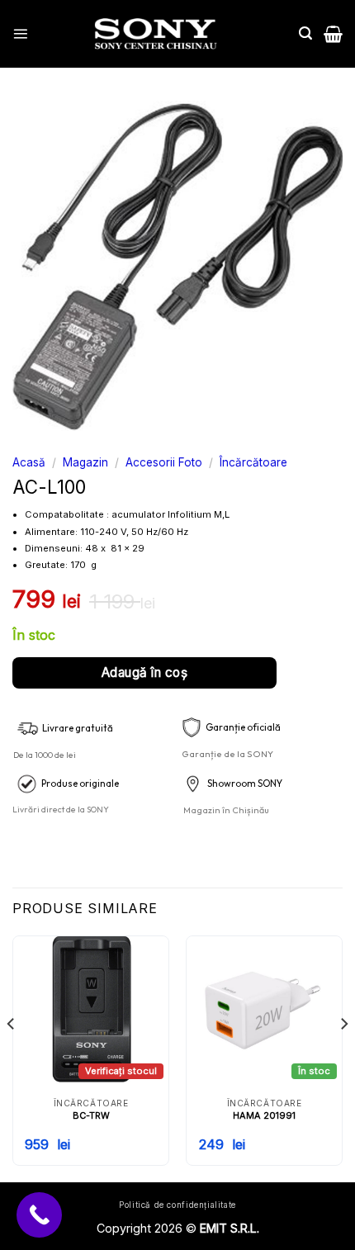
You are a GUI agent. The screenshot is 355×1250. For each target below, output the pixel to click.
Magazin (85, 462)
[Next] (343, 1057)
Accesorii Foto (163, 462)
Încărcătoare (253, 462)
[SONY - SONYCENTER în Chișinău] (156, 34)
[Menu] (20, 33)
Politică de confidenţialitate (177, 1205)
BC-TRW (91, 1115)
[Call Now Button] (39, 1215)
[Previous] (11, 1057)
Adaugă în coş (144, 672)
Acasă (28, 462)
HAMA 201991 (264, 1115)
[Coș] (333, 34)
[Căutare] (305, 33)
